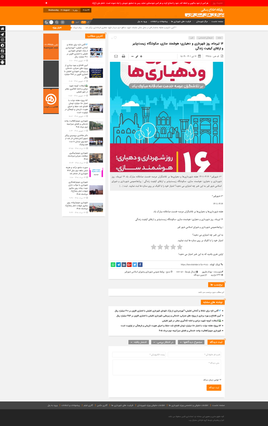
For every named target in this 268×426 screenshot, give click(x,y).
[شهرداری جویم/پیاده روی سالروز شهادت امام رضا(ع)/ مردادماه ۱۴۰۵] (83, 207)
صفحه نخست (217, 21)
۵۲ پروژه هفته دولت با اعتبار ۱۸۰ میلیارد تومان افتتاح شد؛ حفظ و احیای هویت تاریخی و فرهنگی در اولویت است (171, 325)
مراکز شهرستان (202, 21)
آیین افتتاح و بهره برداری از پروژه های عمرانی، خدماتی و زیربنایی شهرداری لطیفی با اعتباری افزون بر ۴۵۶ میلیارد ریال (168, 315)
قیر (192, 37)
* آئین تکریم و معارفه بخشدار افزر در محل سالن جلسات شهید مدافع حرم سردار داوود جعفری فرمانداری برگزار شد (154, 27)
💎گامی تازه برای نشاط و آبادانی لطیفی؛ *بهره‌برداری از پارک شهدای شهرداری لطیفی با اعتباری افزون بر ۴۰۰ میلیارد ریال (168, 310)
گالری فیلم (88, 405)
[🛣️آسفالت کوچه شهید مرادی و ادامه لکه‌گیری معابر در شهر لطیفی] (83, 91)
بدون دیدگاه (199, 275)
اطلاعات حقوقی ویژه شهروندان (151, 405)
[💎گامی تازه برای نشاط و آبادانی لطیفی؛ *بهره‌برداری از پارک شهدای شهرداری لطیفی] (83, 52)
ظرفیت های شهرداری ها (181, 21)
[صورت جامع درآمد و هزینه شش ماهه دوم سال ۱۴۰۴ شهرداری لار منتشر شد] (83, 172)
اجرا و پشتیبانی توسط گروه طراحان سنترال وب (206, 420)
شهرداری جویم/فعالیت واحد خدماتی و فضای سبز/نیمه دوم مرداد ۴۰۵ (190, 330)
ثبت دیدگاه (214, 387)
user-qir (179, 271)
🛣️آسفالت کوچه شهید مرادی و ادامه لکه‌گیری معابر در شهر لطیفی (191, 320)
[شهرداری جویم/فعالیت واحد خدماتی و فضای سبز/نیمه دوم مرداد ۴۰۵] (83, 126)
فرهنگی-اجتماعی (205, 37)
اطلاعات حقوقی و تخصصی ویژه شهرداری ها (188, 405)
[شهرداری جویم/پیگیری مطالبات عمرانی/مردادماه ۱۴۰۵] (83, 158)
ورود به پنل (142, 21)
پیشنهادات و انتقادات (159, 21)
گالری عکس (102, 405)
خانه (219, 37)
